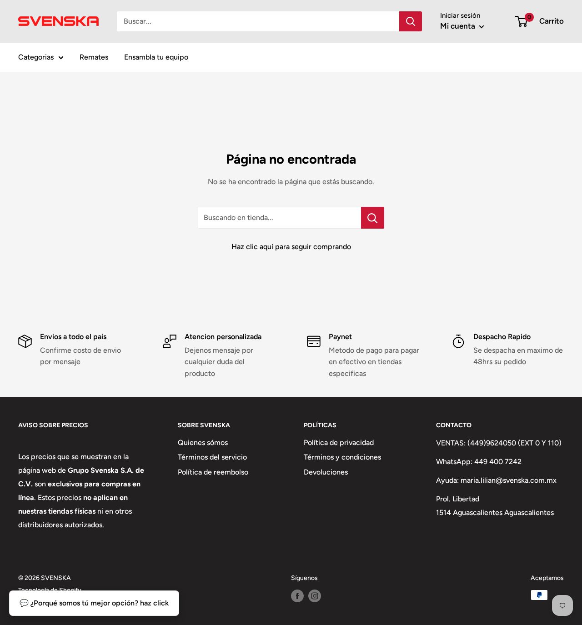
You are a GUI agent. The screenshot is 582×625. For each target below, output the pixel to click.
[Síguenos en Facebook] (297, 596)
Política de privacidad (339, 442)
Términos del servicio (212, 457)
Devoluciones (326, 472)
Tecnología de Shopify (49, 590)
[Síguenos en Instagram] (314, 596)
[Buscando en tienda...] (372, 218)
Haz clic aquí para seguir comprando (291, 246)
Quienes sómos (203, 442)
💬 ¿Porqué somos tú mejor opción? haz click (94, 603)
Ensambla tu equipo (156, 57)
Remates (94, 57)
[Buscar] (410, 21)
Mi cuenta (458, 25)
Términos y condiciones (342, 457)
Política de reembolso (213, 472)
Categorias (36, 57)
